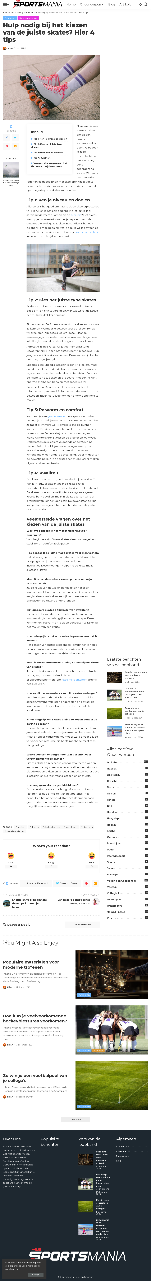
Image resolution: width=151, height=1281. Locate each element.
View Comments (82, 924)
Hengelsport (114, 818)
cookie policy (11, 1269)
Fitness (111, 799)
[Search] (145, 4)
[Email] (15, 146)
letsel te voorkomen (74, 679)
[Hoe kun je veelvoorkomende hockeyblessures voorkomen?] (114, 695)
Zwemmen (113, 918)
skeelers (76, 214)
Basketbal (113, 774)
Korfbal (111, 831)
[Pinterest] (6, 146)
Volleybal (113, 893)
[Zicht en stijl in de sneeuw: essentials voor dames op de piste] (114, 731)
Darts (110, 787)
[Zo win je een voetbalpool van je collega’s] (114, 713)
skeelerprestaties (87, 232)
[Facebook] (6, 137)
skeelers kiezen (15, 831)
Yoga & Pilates (116, 912)
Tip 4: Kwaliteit (41, 158)
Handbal (112, 812)
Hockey (111, 824)
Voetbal (112, 887)
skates (34, 827)
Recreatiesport (28, 18)
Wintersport (114, 905)
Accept (35, 1274)
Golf (109, 806)
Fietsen (111, 793)
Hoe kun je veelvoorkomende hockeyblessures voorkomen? (35, 1018)
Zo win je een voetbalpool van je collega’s (134, 711)
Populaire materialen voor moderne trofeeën (136, 675)
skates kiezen (52, 827)
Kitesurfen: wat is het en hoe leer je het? (11, 182)
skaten (21, 827)
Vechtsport (113, 874)
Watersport (114, 899)
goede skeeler (56, 416)
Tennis (111, 868)
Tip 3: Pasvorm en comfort (48, 152)
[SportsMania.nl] (37, 4)
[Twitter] (15, 137)
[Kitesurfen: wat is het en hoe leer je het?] (11, 170)
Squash (111, 862)
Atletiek (111, 768)
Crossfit (112, 781)
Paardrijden (114, 843)
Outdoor (112, 837)
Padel (110, 849)
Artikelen (10, 18)
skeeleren (71, 827)
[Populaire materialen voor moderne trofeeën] (114, 677)
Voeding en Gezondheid (121, 880)
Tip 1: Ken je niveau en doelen (50, 139)
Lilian (10, 48)
